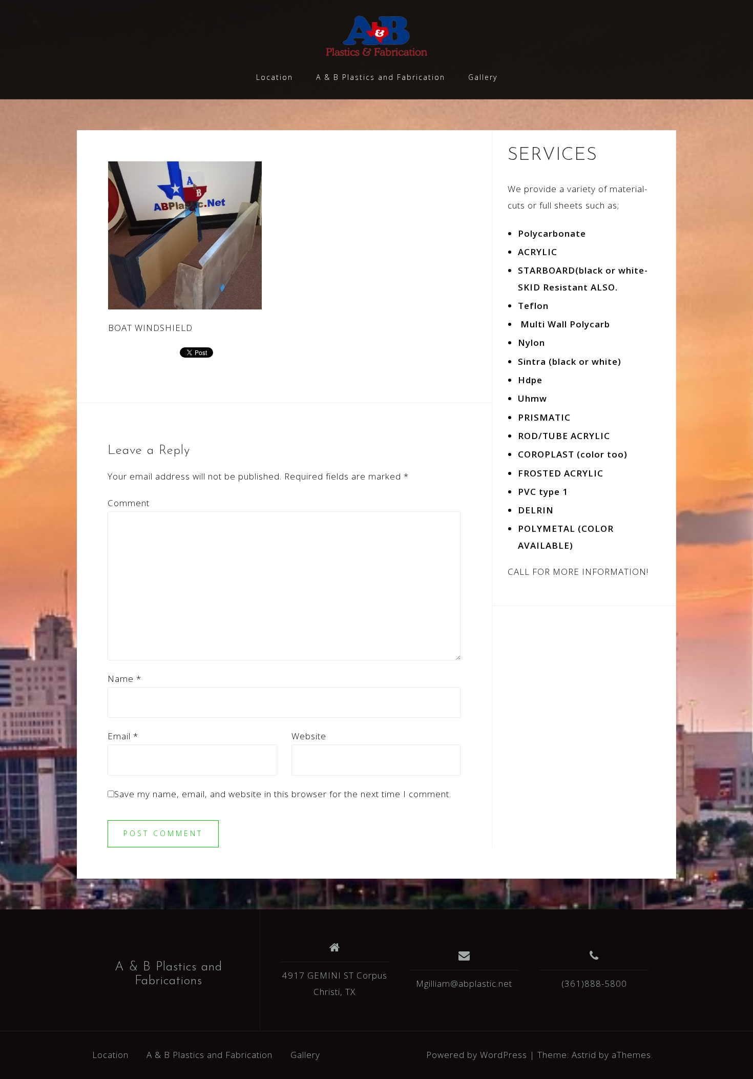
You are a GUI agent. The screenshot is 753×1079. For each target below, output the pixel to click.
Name (124, 678)
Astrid (584, 1055)
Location (274, 77)
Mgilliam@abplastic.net (464, 983)
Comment (129, 503)
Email (123, 736)
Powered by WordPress (476, 1055)
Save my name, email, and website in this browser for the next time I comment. (282, 794)
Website (308, 736)
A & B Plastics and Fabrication (380, 77)
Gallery (482, 77)
